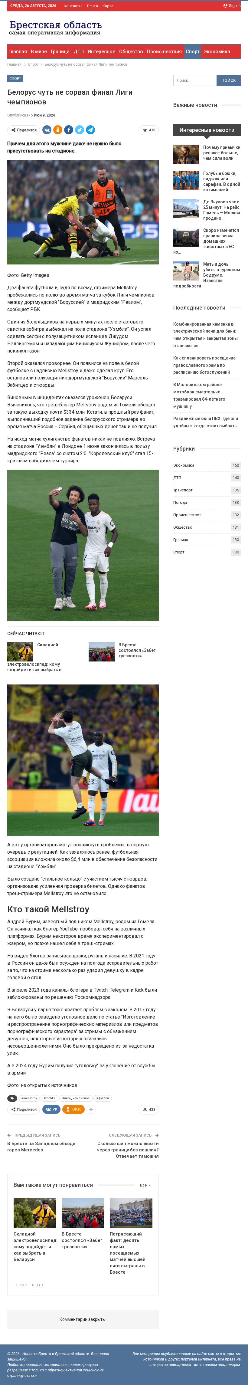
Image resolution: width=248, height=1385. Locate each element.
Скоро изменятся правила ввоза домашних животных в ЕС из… (206, 241)
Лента (92, 6)
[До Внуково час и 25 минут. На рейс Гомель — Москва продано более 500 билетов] (186, 208)
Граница (60, 51)
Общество (131, 51)
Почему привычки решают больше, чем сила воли (221, 153)
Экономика (217, 51)
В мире (39, 51)
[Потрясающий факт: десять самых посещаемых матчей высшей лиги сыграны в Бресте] (131, 1213)
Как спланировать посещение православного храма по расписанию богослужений (204, 365)
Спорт (193, 51)
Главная (17, 51)
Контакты (73, 6)
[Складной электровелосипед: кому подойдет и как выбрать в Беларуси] (20, 651)
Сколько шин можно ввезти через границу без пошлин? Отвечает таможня (128, 1150)
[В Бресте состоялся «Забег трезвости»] (102, 651)
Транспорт (183, 490)
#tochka (49, 1098)
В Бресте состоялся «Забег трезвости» (137, 650)
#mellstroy (29, 1098)
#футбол (102, 1098)
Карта (108, 6)
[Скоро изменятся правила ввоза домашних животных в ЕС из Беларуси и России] (186, 237)
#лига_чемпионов (76, 1098)
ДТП (78, 51)
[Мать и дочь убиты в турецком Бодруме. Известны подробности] (186, 271)
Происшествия (164, 51)
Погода (180, 502)
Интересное (101, 51)
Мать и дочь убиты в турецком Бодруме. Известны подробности (206, 275)
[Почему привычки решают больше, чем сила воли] (186, 154)
